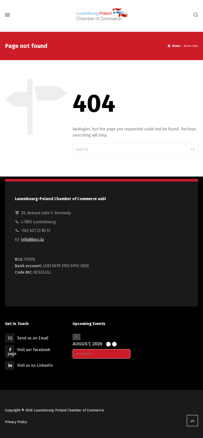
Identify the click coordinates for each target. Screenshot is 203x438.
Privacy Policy (16, 422)
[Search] (195, 15)
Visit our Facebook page (28, 351)
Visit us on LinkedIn (35, 365)
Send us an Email (32, 338)
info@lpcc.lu (32, 239)
